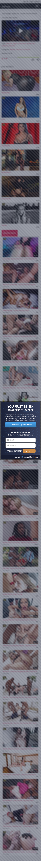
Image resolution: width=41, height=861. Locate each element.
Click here (12, 452)
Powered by (17, 457)
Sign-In (30, 451)
